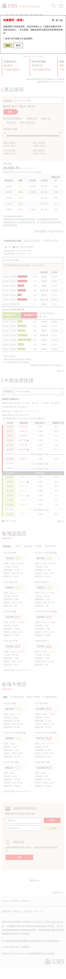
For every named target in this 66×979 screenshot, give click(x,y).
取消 (18, 45)
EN (61, 20)
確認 (8, 45)
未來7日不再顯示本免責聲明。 (19, 38)
